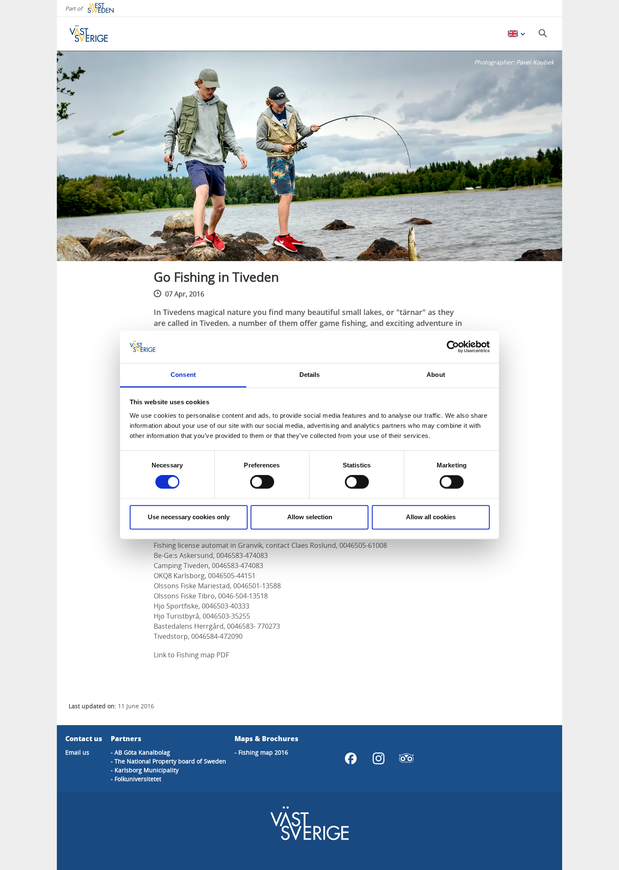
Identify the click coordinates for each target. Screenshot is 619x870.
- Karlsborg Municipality (145, 770)
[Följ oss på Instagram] (378, 758)
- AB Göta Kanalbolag (140, 752)
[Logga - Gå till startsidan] (98, 33)
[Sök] (543, 33)
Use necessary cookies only (188, 516)
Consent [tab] (183, 374)
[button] (309, 156)
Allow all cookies (431, 516)
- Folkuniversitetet (136, 779)
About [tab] (436, 374)
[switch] (262, 482)
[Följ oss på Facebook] (351, 758)
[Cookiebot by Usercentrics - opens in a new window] (453, 347)
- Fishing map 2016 (261, 752)
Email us (77, 752)
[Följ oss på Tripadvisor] (406, 758)
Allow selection (309, 516)
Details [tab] (309, 374)
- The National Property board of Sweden (168, 761)
